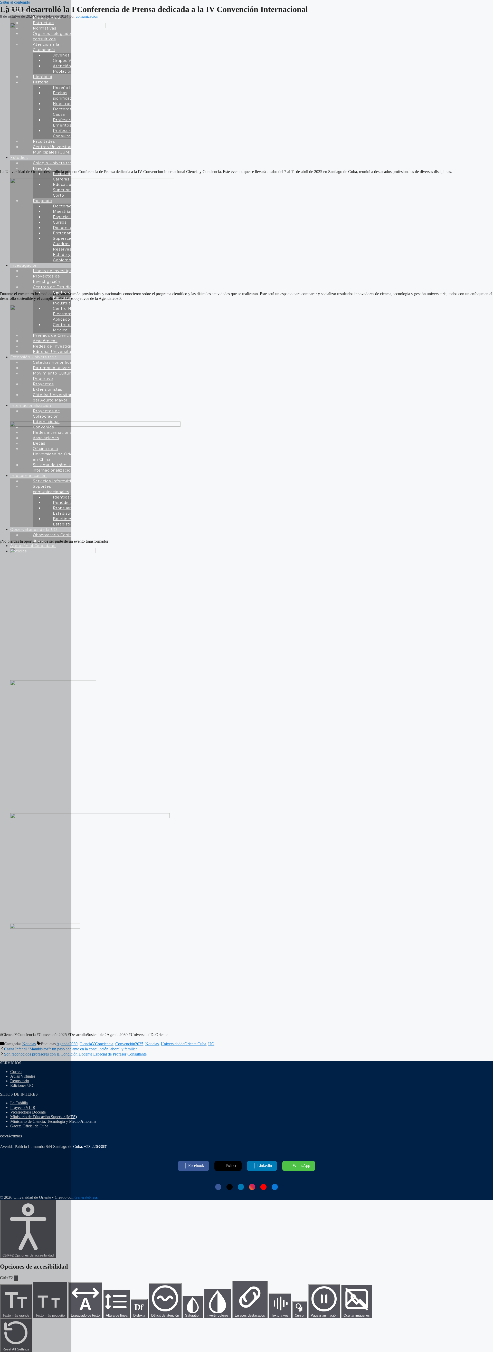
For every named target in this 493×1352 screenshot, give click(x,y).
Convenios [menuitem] (43, 427)
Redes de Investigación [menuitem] (57, 346)
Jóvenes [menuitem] (61, 55)
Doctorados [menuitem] (64, 206)
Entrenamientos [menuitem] (69, 233)
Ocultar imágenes (357, 1315)
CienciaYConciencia (96, 1044)
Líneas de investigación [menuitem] (57, 271)
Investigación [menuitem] (24, 265)
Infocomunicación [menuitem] (28, 475)
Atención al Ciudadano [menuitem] (33, 545)
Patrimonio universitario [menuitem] (57, 368)
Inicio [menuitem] (15, 6)
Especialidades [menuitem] (68, 217)
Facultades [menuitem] (44, 141)
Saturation (192, 1315)
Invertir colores (217, 1315)
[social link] (218, 1187)
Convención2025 (129, 1044)
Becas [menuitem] (39, 443)
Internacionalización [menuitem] (30, 405)
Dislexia (139, 1308)
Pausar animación (324, 1315)
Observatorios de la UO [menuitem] (33, 529)
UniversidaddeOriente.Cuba (183, 1044)
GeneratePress (86, 1197)
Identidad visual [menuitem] (69, 497)
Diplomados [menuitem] (65, 227)
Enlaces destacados (250, 1315)
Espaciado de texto (85, 1306)
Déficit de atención (165, 1315)
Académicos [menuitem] (45, 341)
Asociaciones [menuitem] (46, 438)
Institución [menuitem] (21, 12)
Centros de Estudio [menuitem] (52, 287)
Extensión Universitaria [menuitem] (33, 357)
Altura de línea (116, 1315)
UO (211, 1044)
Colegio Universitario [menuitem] (54, 163)
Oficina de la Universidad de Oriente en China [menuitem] (56, 454)
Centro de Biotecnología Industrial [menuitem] (67, 297)
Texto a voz (280, 1315)
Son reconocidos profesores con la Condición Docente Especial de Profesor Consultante (75, 1054)
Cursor (300, 1315)
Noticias (152, 1044)
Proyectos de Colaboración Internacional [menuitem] (46, 416)
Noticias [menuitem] (18, 551)
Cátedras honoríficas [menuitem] (53, 362)
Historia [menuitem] (41, 82)
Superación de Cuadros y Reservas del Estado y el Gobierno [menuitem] (67, 249)
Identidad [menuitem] (42, 76)
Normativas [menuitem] (44, 28)
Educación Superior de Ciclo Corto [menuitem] (70, 190)
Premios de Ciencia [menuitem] (52, 335)
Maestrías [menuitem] (62, 211)
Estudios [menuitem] (19, 157)
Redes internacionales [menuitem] (55, 432)
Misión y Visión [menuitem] (48, 17)
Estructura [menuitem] (43, 23)
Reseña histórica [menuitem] (70, 87)
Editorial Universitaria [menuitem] (54, 351)
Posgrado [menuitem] (42, 200)
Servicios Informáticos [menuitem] (55, 481)
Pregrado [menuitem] (42, 168)
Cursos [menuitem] (60, 222)
